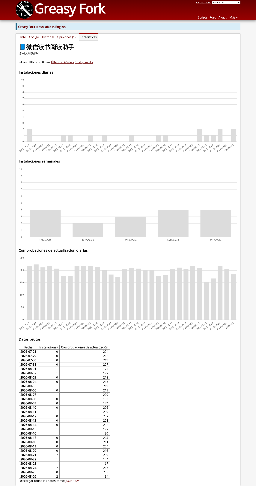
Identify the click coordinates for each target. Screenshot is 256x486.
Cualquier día (84, 62)
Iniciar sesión (203, 2)
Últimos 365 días (62, 62)
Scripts (202, 17)
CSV (76, 481)
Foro (213, 17)
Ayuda (223, 17)
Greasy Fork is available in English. (42, 27)
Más (232, 17)
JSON (69, 481)
